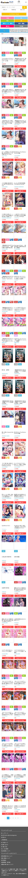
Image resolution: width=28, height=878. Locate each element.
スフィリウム (4, 685)
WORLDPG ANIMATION (19, 186)
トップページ (5, 833)
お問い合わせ (5, 844)
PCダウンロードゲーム (14, 30)
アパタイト (16, 217)
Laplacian (4, 560)
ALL (5, 31)
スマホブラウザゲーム (23, 30)
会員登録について (6, 851)
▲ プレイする (7, 97)
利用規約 (4, 860)
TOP (2, 34)
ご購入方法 (4, 846)
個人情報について (6, 858)
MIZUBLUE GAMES (5, 435)
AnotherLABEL (5, 249)
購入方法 (22, 9)
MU (2, 62)
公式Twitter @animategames (9, 835)
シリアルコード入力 (14, 14)
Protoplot (16, 622)
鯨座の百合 (4, 342)
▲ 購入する (20, 66)
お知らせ (4, 837)
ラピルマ (4, 280)
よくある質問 (5, 849)
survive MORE (17, 155)
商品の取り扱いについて (7, 864)
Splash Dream (5, 373)
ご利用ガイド (5, 842)
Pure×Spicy (16, 62)
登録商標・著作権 (6, 862)
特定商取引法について (7, 856)
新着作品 (14, 9)
